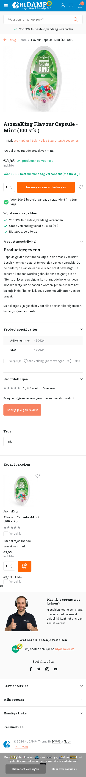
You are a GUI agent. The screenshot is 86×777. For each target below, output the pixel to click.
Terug (12, 40)
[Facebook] (31, 669)
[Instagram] (47, 669)
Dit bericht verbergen (25, 769)
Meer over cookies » (64, 769)
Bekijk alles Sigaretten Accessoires (55, 140)
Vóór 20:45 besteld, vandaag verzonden (36, 220)
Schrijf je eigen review (22, 410)
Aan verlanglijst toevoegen (46, 361)
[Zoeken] (76, 19)
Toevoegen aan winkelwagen (46, 187)
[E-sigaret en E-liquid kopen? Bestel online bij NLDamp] (29, 6)
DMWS (56, 741)
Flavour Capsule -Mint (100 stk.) (21, 519)
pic (10, 441)
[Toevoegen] (24, 566)
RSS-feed (21, 747)
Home (23, 40)
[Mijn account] (63, 5)
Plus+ (67, 741)
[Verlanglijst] (71, 5)
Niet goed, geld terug (23, 231)
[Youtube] (55, 669)
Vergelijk (15, 361)
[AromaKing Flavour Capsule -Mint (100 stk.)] (21, 491)
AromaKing (21, 140)
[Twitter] (39, 669)
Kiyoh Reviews (64, 649)
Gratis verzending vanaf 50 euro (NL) (33, 226)
